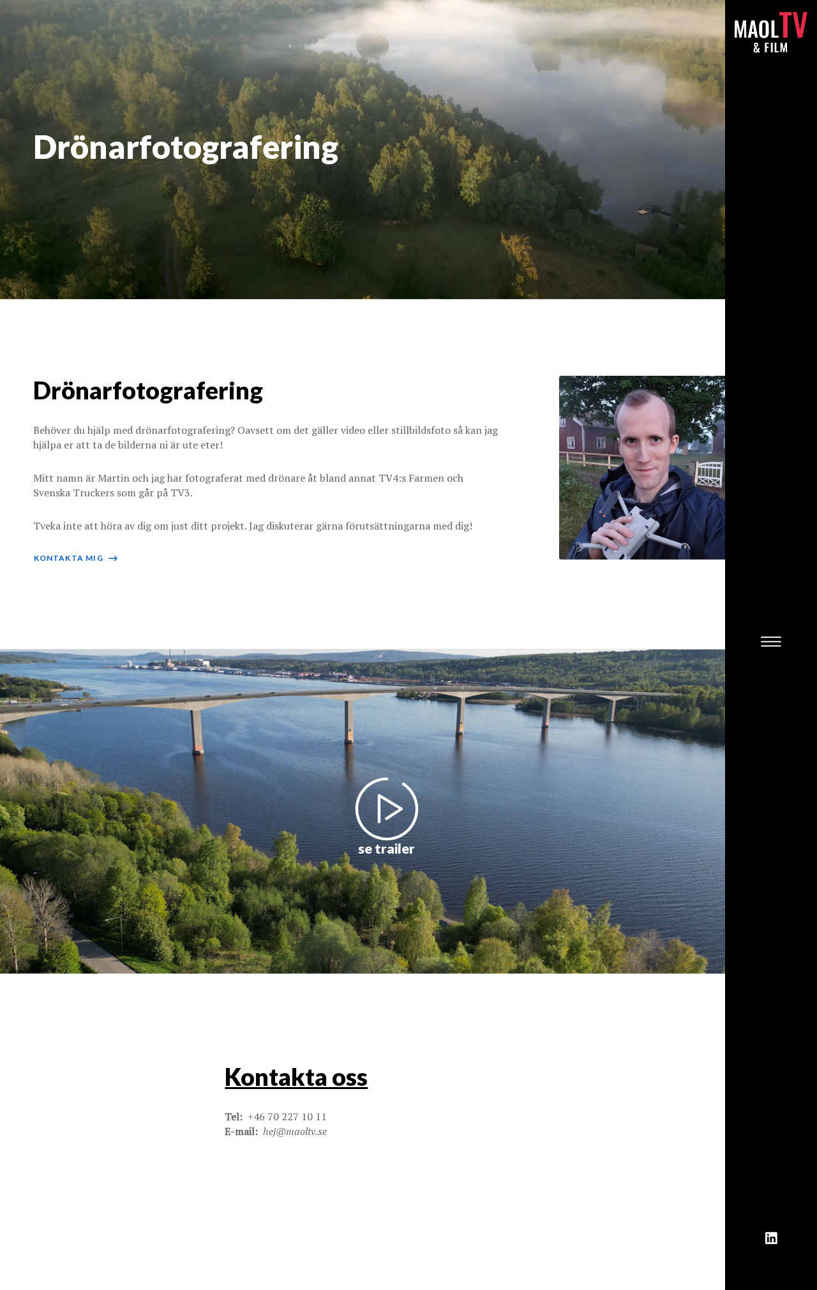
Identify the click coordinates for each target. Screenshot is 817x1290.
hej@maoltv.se (295, 1131)
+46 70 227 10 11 (287, 1116)
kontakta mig (76, 558)
